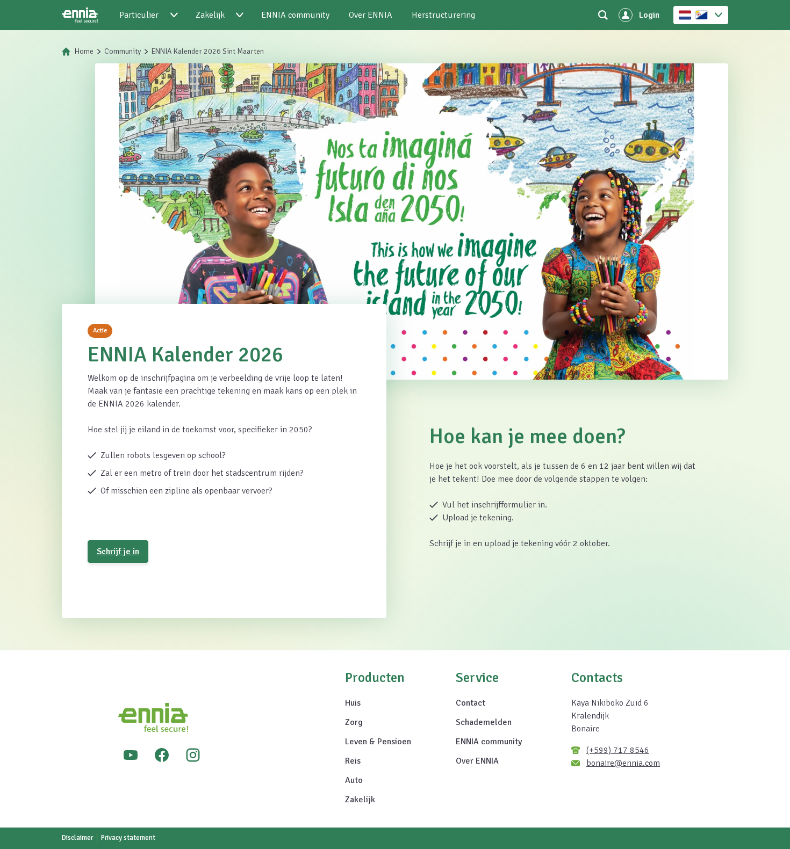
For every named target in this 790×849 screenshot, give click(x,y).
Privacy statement (128, 837)
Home (84, 51)
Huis (353, 703)
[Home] (80, 15)
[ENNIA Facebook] (161, 755)
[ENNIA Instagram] (193, 755)
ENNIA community (489, 741)
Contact (470, 703)
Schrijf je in (118, 551)
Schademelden (484, 722)
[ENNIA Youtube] (130, 755)
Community (122, 51)
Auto (354, 780)
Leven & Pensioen (378, 741)
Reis (353, 761)
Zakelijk (360, 799)
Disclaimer (77, 837)
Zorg (354, 722)
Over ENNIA (477, 761)
